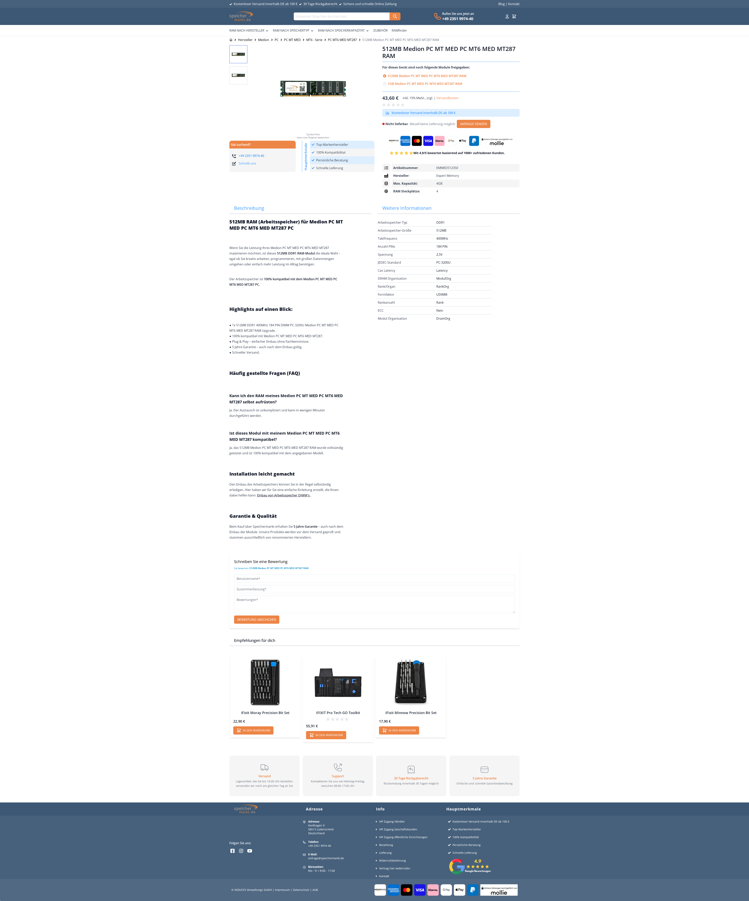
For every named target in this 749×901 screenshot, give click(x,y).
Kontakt (514, 4)
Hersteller (245, 40)
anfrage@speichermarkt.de (326, 858)
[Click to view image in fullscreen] (313, 88)
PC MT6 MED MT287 (342, 40)
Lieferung (385, 853)
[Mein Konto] (507, 16)
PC (277, 40)
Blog (501, 4)
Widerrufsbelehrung (392, 860)
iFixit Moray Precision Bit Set (265, 712)
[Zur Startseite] (231, 39)
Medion (263, 40)
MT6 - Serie (314, 40)
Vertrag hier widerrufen (394, 868)
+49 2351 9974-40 (457, 18)
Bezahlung (386, 845)
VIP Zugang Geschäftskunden (398, 829)
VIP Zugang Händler (392, 821)
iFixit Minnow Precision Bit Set (411, 712)
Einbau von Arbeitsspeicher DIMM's (283, 495)
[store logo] (241, 16)
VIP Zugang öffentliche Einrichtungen (403, 837)
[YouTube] (249, 851)
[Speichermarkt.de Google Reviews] (483, 867)
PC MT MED (292, 40)
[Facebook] (232, 851)
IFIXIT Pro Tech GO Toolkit (338, 712)
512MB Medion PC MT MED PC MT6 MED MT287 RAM (427, 76)
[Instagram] (241, 851)
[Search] (395, 16)
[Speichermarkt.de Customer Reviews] (451, 153)
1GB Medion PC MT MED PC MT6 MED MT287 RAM (425, 84)
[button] (394, 105)
